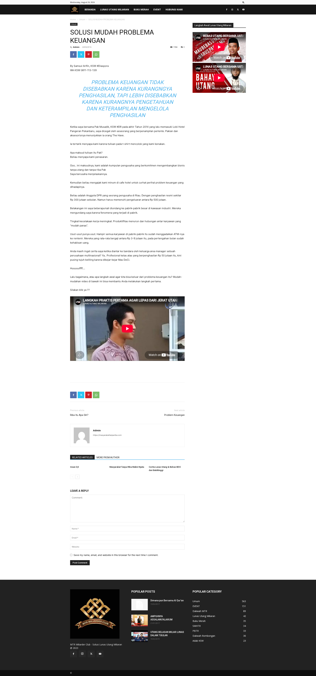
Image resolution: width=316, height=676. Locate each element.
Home (73, 19)
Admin (76, 47)
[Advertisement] (127, 371)
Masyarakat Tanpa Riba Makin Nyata (126, 467)
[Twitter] (237, 9)
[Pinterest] (88, 54)
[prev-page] (72, 477)
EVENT (157, 9)
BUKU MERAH (141, 9)
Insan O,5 (74, 467)
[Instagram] (232, 9)
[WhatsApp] (96, 54)
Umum (82, 19)
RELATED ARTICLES (82, 457)
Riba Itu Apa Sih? (79, 415)
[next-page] (77, 477)
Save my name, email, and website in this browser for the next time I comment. (116, 555)
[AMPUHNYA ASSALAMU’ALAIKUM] (139, 620)
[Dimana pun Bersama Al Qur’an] (139, 604)
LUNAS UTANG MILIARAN (114, 9)
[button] (243, 2)
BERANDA (90, 9)
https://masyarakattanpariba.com (107, 435)
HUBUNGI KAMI (174, 9)
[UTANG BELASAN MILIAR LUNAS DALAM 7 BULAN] (139, 636)
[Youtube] (243, 9)
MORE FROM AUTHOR (108, 457)
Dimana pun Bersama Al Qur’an (167, 600)
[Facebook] (226, 9)
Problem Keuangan (174, 415)
